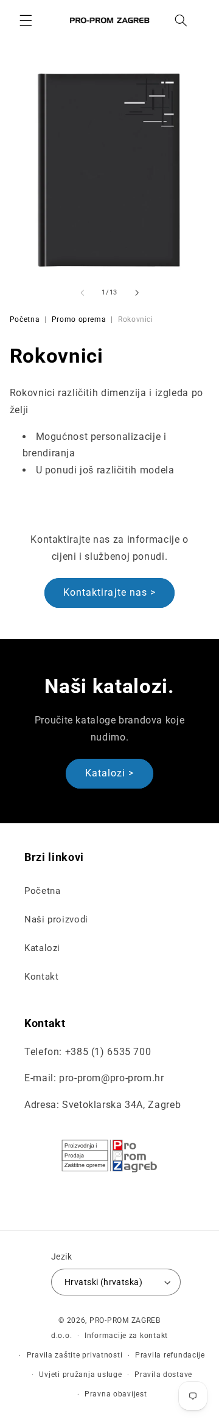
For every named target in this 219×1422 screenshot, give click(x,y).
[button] (26, 20)
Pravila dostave (163, 1374)
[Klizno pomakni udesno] (136, 292)
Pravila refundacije (170, 1355)
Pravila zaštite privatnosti (75, 1355)
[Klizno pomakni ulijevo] (82, 292)
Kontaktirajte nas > (109, 592)
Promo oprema (79, 319)
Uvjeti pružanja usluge (80, 1374)
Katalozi (42, 948)
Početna (25, 319)
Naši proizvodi (56, 919)
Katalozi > (109, 773)
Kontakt (41, 976)
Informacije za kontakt (126, 1335)
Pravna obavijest (116, 1394)
